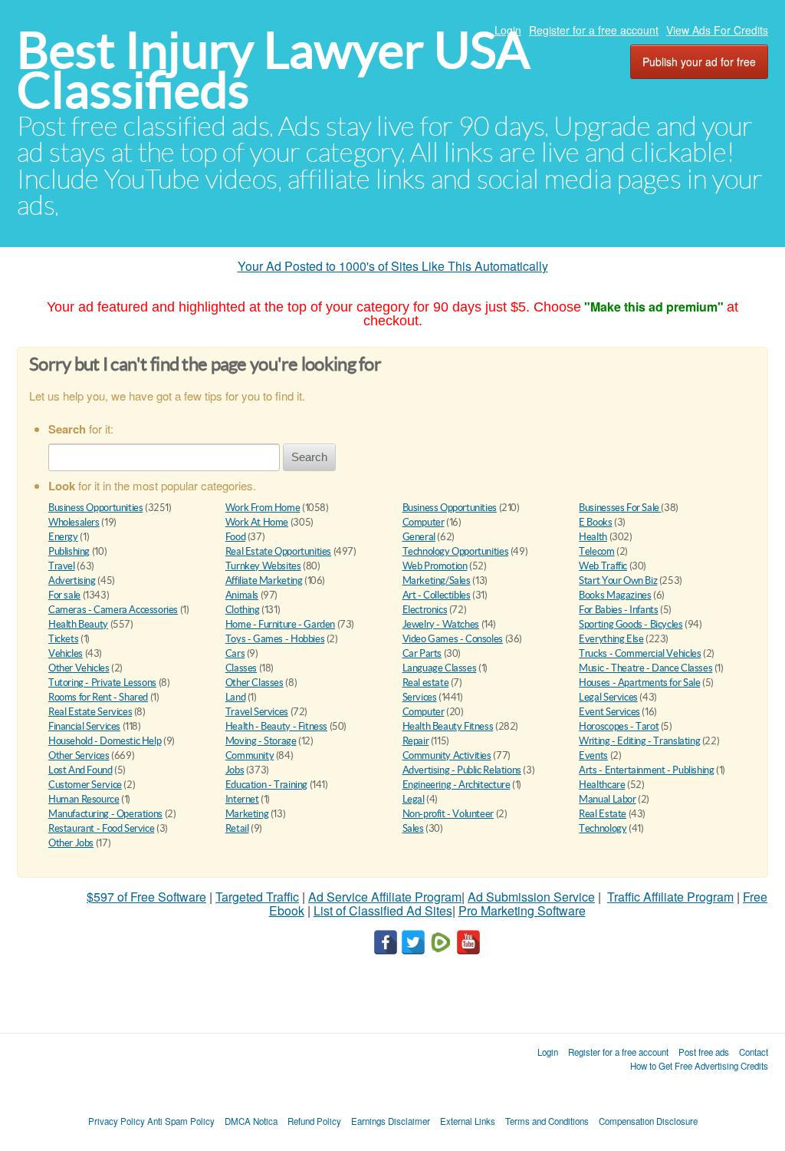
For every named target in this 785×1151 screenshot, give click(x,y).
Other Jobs (71, 843)
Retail (237, 828)
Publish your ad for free (699, 61)
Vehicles (65, 653)
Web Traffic (603, 566)
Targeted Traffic (257, 896)
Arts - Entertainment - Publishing (646, 770)
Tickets (63, 639)
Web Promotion (435, 566)
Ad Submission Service (531, 896)
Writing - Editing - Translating (639, 741)
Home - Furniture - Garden (280, 624)
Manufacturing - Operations (105, 814)
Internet (242, 799)
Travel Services (256, 711)
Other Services (79, 755)
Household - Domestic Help (104, 741)
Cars (235, 653)
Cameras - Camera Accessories (113, 609)
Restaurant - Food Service (101, 828)
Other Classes (254, 682)
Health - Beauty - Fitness (276, 726)
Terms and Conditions (547, 1121)
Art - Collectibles (436, 595)
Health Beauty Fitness (448, 726)
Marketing (247, 814)
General (418, 537)
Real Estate (602, 814)
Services (419, 697)
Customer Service (85, 784)
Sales (413, 828)
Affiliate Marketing (264, 580)
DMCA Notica (251, 1121)
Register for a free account (594, 30)
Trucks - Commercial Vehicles (640, 653)
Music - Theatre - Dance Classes (645, 668)
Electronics (425, 609)
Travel (61, 566)
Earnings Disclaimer (390, 1121)
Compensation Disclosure (648, 1121)
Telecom (596, 551)
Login (507, 30)
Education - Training (266, 784)
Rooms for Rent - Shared (98, 697)
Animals (241, 595)
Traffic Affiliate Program (670, 896)
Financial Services (84, 726)
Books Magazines (615, 595)
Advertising (72, 580)
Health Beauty (78, 624)
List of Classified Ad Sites (383, 910)
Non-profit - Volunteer (448, 814)
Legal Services (608, 697)
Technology (602, 828)
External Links (467, 1121)
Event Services (609, 711)
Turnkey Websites (263, 566)
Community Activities (446, 755)
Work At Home (256, 522)
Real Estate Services (90, 711)
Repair (415, 741)
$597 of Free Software (146, 896)
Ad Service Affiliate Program (384, 896)
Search (309, 456)
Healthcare (602, 784)
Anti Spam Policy (181, 1121)
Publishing (69, 551)
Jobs (234, 770)
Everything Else (611, 639)
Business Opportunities (95, 507)
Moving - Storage (261, 741)
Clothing (242, 609)
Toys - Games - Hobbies (274, 639)
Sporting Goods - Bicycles (630, 624)
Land (235, 697)
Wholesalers (74, 522)
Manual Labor (607, 799)
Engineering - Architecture (456, 784)
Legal (413, 799)
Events (593, 755)
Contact (753, 1052)
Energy (63, 537)
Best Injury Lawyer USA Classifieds (273, 70)
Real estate (425, 682)
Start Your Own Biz (618, 580)
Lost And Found (80, 770)
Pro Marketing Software (522, 910)
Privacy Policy (116, 1121)
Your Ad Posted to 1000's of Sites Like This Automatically (393, 266)
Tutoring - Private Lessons (102, 682)
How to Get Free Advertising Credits (699, 1066)
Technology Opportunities (455, 551)
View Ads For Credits (717, 30)
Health (593, 537)
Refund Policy (314, 1121)
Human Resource (84, 799)
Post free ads (703, 1052)
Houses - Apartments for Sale (639, 682)
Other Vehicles (79, 668)
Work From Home (263, 507)
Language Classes (439, 668)
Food (235, 537)
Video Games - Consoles (452, 639)
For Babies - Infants (618, 609)
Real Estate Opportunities (278, 551)
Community (249, 755)
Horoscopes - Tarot (619, 726)
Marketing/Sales (436, 580)
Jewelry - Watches (440, 624)
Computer (423, 522)
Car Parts (422, 653)
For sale (64, 595)
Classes (241, 668)
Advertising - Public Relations (461, 770)
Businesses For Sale (620, 507)
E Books (595, 522)
